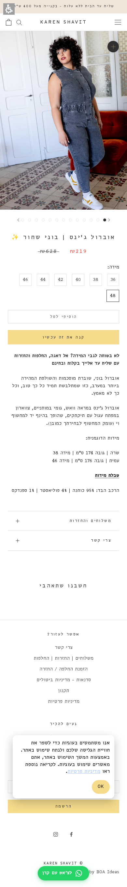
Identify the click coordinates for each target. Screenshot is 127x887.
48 (113, 296)
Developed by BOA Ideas (91, 872)
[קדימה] (18, 219)
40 (78, 280)
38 (95, 280)
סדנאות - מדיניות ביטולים (63, 680)
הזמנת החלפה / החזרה (63, 669)
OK (101, 786)
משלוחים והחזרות (90, 521)
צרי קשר (101, 540)
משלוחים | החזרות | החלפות (63, 658)
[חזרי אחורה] (109, 219)
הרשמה (63, 806)
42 (60, 280)
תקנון (63, 691)
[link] (71, 834)
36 (113, 280)
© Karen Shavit (64, 863)
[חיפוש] (19, 22)
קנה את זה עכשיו (64, 337)
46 (25, 280)
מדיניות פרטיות (63, 702)
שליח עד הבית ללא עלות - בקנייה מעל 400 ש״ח (63, 6)
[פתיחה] (118, 22)
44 (43, 280)
